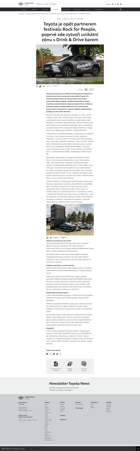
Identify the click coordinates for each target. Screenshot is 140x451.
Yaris (46, 406)
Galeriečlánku (70, 369)
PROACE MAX (48, 438)
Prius (46, 427)
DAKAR (92, 407)
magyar (24, 420)
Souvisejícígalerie (84, 369)
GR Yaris (47, 407)
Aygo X (46, 404)
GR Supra (47, 424)
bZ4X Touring (48, 419)
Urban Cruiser (48, 420)
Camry (46, 422)
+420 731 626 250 (23, 407)
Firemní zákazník (79, 404)
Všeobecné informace (69, 19)
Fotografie (5, 5)
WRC (92, 404)
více (24, 448)
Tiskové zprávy (5, 2)
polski (20, 420)
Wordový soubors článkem (56, 369)
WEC (92, 406)
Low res (48, 86)
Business (59, 19)
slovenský (34, 420)
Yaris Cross (47, 409)
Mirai (46, 428)
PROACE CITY (48, 437)
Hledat (4, 12)
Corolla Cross (48, 412)
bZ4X (46, 417)
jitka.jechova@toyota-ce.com (26, 410)
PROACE (47, 435)
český (29, 420)
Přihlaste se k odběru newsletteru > (61, 390)
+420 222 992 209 (23, 409)
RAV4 (46, 430)
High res (56, 86)
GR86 (46, 425)
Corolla (47, 411)
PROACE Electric (49, 440)
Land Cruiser (48, 432)
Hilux (46, 433)
